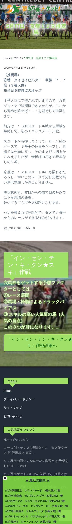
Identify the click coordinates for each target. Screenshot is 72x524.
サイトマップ (13, 408)
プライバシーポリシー (19, 399)
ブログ (12, 228)
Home (7, 391)
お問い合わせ (13, 416)
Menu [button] (61, 6)
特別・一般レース (26, 228)
